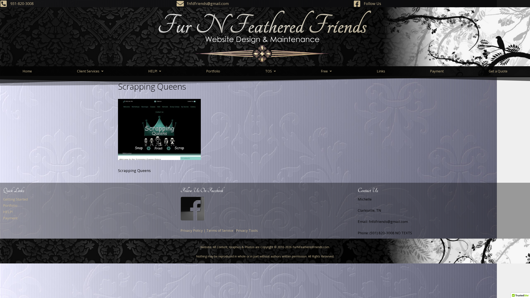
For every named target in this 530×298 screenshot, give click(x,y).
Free (324, 71)
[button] (90, 71)
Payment (437, 71)
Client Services (88, 71)
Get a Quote (498, 71)
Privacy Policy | (193, 230)
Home (27, 71)
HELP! (152, 71)
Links (381, 71)
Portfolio (213, 71)
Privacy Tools (247, 230)
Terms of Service (219, 230)
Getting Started (15, 199)
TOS (268, 71)
